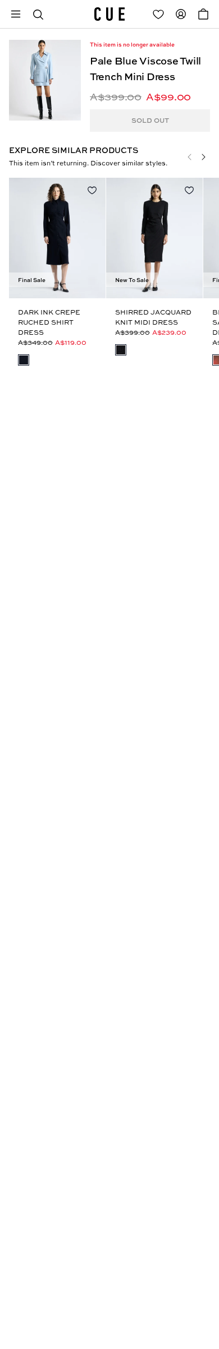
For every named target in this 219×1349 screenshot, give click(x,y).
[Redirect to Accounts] (181, 14)
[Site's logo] (109, 14)
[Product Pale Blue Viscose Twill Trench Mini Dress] (45, 80)
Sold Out (150, 120)
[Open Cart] (203, 14)
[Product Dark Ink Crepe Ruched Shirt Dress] (57, 238)
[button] (38, 14)
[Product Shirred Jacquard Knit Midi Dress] (154, 238)
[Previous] (190, 157)
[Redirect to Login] (158, 14)
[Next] (203, 157)
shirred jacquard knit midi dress (153, 317)
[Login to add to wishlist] (92, 190)
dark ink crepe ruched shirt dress (49, 322)
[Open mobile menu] (15, 14)
